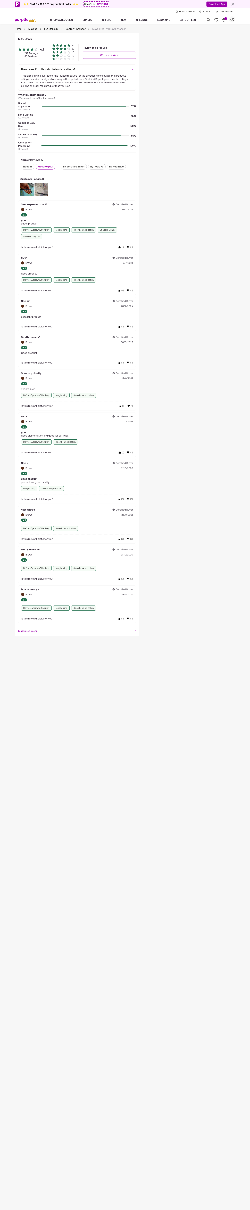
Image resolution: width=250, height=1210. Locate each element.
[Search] (209, 20)
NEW (124, 19)
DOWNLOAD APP (187, 11)
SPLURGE (141, 19)
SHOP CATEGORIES (61, 19)
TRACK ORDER (226, 11)
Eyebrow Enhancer (75, 28)
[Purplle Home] (21, 20)
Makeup (32, 28)
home (18, 28)
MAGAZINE (163, 19)
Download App (217, 4)
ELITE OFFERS (188, 19)
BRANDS (87, 19)
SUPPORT (207, 11)
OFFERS (106, 19)
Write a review (109, 55)
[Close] (232, 4)
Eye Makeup (51, 28)
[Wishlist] (216, 20)
